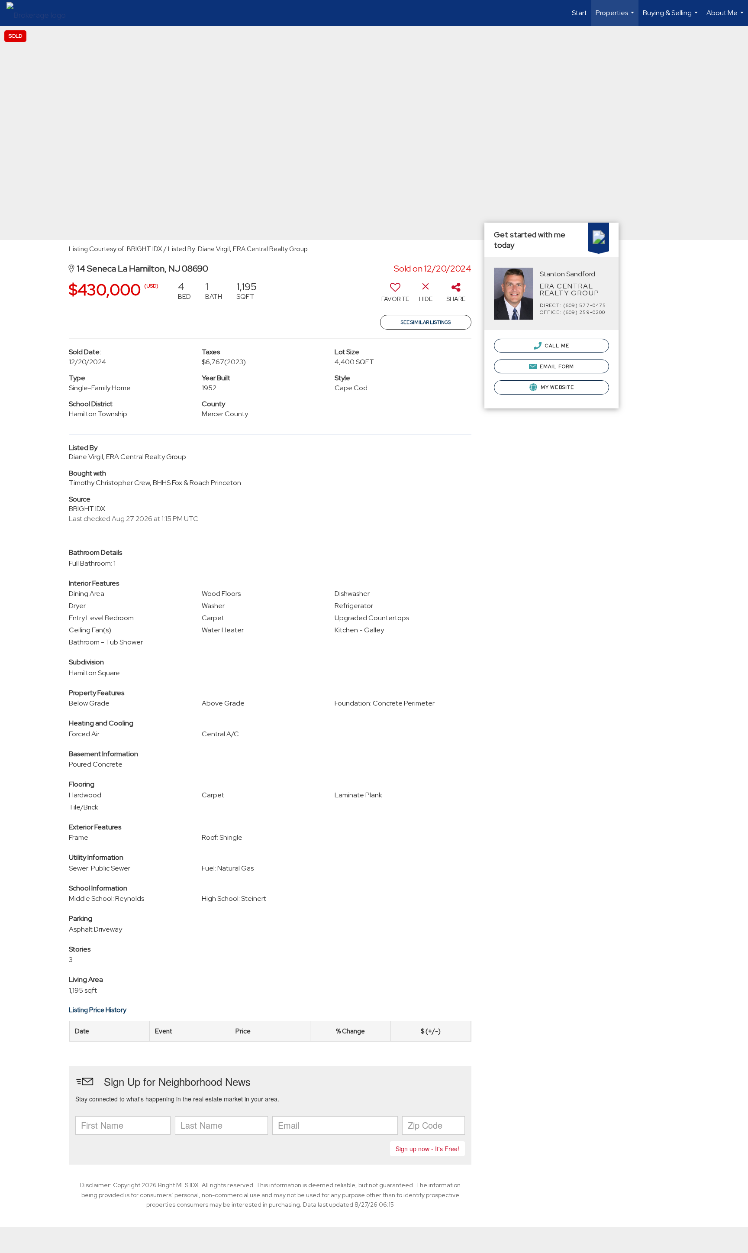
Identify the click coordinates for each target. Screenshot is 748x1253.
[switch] (395, 295)
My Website (556, 387)
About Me (726, 17)
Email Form (556, 366)
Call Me (556, 346)
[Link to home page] (40, 13)
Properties (616, 17)
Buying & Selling (671, 17)
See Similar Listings (426, 322)
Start (579, 12)
